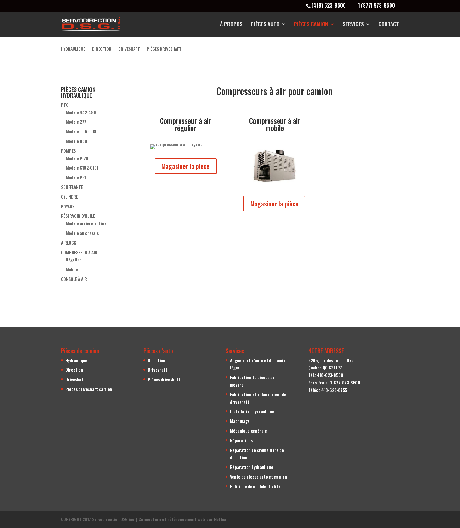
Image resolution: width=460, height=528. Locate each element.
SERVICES (353, 25)
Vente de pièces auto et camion (258, 476)
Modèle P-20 (77, 158)
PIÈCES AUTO (265, 25)
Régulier (73, 259)
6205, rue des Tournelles (330, 360)
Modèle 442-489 (81, 112)
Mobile (72, 269)
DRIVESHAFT (129, 49)
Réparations (241, 440)
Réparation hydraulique (251, 467)
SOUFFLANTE (72, 187)
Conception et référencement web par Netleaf (183, 519)
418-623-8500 (330, 375)
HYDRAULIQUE (73, 49)
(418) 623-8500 (328, 5)
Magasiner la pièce (185, 166)
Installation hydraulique (252, 411)
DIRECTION (101, 49)
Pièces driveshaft (164, 379)
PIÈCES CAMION (311, 25)
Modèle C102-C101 (82, 167)
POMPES (68, 150)
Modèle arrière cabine (86, 223)
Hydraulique (76, 360)
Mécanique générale (248, 430)
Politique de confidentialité (255, 486)
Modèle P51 (76, 177)
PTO (65, 104)
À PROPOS (231, 25)
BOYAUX (67, 206)
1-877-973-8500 (345, 382)
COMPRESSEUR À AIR (79, 252)
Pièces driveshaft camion (88, 389)
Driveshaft (75, 379)
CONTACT (388, 25)
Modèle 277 (76, 121)
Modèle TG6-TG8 (81, 131)
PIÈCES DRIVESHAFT (164, 49)
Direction (74, 369)
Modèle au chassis (82, 233)
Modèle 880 (76, 141)
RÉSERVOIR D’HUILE (78, 215)
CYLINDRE (69, 196)
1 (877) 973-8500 (376, 5)
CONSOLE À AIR (74, 279)
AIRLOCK (68, 242)
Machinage (240, 421)
